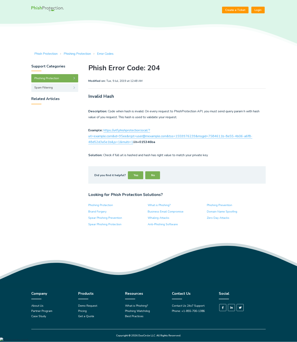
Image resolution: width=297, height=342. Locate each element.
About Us (37, 306)
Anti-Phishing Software (163, 224)
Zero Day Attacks (218, 218)
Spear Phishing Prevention (105, 218)
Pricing (82, 311)
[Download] (141, 120)
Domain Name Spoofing (222, 212)
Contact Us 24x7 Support (188, 306)
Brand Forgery (97, 212)
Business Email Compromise (165, 212)
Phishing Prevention (219, 205)
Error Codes (105, 54)
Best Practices (134, 316)
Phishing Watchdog (137, 311)
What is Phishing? (159, 205)
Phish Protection (46, 54)
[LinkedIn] (231, 307)
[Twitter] (240, 307)
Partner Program (41, 311)
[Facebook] (222, 307)
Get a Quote (86, 316)
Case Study (38, 316)
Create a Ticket (235, 10)
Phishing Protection (77, 54)
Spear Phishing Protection (104, 224)
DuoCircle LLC (146, 335)
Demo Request (87, 306)
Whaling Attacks (158, 218)
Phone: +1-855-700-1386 (188, 311)
